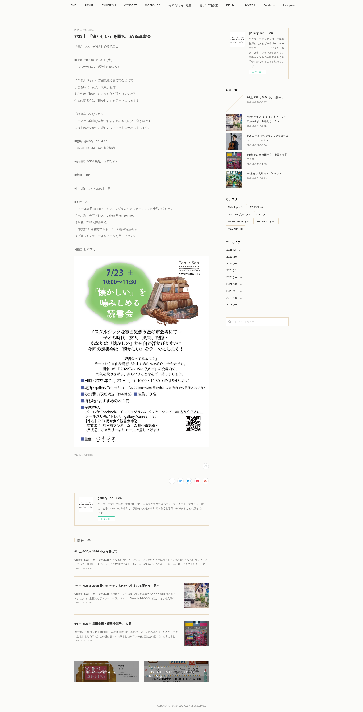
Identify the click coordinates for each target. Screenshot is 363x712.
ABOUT (89, 5)
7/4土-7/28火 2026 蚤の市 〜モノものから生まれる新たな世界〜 (116, 585)
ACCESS (250, 5)
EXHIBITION (109, 5)
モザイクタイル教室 (179, 5)
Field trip (235, 207)
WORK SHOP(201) (83, 454)
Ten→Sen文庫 (239, 214)
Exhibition (266, 221)
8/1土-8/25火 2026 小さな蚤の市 (95, 551)
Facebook (269, 5)
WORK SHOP (239, 221)
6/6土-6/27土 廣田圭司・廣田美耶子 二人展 (102, 623)
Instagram (289, 5)
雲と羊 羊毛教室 (209, 5)
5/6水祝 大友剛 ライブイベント (264, 173)
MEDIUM (235, 228)
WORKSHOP (152, 5)
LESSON (256, 207)
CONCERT (130, 5)
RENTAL (231, 5)
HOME (72, 5)
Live (262, 214)
